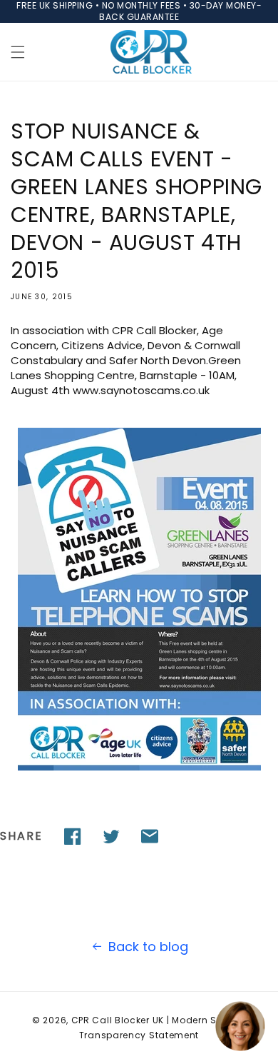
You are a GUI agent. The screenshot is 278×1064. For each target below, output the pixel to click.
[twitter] (111, 836)
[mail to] (149, 836)
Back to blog (148, 946)
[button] (18, 52)
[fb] (72, 836)
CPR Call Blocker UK (117, 1020)
